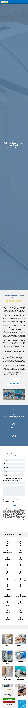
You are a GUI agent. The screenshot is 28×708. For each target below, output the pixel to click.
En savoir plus (14, 379)
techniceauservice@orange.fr (14, 442)
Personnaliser (9, 704)
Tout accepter (9, 699)
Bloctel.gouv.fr (5, 524)
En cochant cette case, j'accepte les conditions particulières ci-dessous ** (14, 500)
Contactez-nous (14, 383)
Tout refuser (9, 702)
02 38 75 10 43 (14, 430)
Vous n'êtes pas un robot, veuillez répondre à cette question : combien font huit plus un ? (13, 479)
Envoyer (14, 505)
